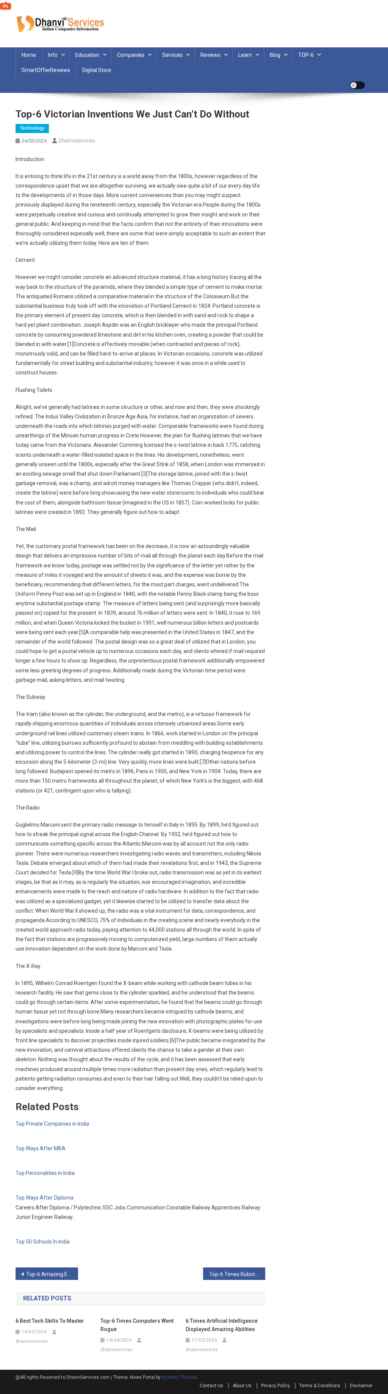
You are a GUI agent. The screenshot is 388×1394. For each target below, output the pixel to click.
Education (87, 55)
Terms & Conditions (319, 1385)
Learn (245, 55)
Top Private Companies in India (52, 1124)
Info (53, 55)
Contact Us (211, 1385)
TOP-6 (306, 55)
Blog (275, 55)
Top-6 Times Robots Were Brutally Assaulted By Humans (237, 1274)
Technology (32, 128)
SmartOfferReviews (46, 70)
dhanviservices (77, 141)
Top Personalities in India (45, 1173)
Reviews (210, 55)
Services (172, 55)
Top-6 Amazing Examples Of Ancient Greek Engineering (52, 1274)
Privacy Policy (275, 1385)
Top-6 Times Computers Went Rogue (137, 1325)
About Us (242, 1385)
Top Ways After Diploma (45, 1198)
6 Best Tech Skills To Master (50, 1321)
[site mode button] (357, 85)
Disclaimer (361, 1385)
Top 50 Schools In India (43, 1242)
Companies (130, 55)
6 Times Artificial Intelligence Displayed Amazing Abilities (222, 1325)
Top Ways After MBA (41, 1148)
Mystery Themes (179, 1377)
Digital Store (96, 70)
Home (29, 55)
